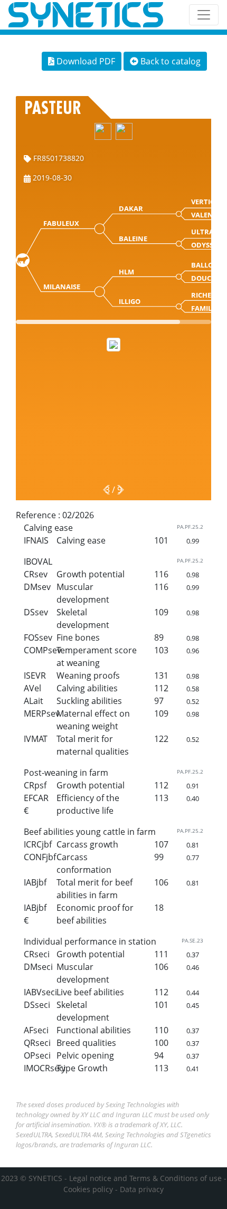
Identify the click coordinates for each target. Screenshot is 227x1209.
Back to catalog (169, 61)
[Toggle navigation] (204, 14)
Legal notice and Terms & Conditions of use (145, 1178)
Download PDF (84, 61)
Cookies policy (88, 1189)
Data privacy (142, 1189)
